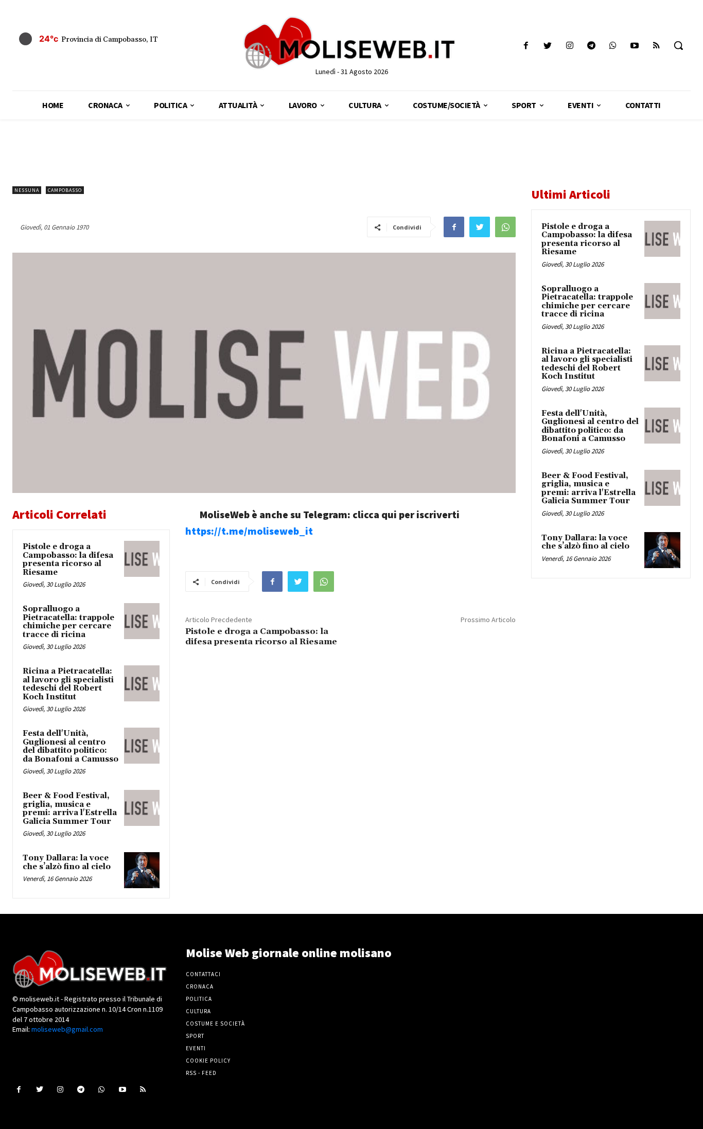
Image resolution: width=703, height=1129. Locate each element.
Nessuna (26, 190)
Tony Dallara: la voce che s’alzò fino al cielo (67, 862)
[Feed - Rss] (656, 45)
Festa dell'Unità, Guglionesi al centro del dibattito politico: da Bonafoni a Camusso (70, 746)
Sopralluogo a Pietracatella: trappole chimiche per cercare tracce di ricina (68, 622)
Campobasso (65, 190)
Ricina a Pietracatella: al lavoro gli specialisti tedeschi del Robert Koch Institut (68, 684)
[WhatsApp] (505, 227)
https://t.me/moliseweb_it (249, 530)
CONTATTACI (203, 974)
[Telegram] (591, 45)
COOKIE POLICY (208, 1060)
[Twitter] (548, 45)
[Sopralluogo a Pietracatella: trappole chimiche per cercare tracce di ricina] (142, 621)
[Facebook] (526, 45)
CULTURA (198, 1011)
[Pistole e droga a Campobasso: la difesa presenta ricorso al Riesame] (142, 558)
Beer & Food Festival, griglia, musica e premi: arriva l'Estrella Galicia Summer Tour (70, 808)
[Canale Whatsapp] (613, 45)
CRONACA (200, 986)
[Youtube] (635, 45)
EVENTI (196, 1048)
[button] (678, 45)
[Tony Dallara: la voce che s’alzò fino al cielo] (142, 870)
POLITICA (199, 998)
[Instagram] (569, 45)
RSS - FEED (201, 1073)
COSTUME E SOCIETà (215, 1023)
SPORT (195, 1035)
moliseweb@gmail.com (67, 1029)
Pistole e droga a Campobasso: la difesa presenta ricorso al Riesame (68, 559)
